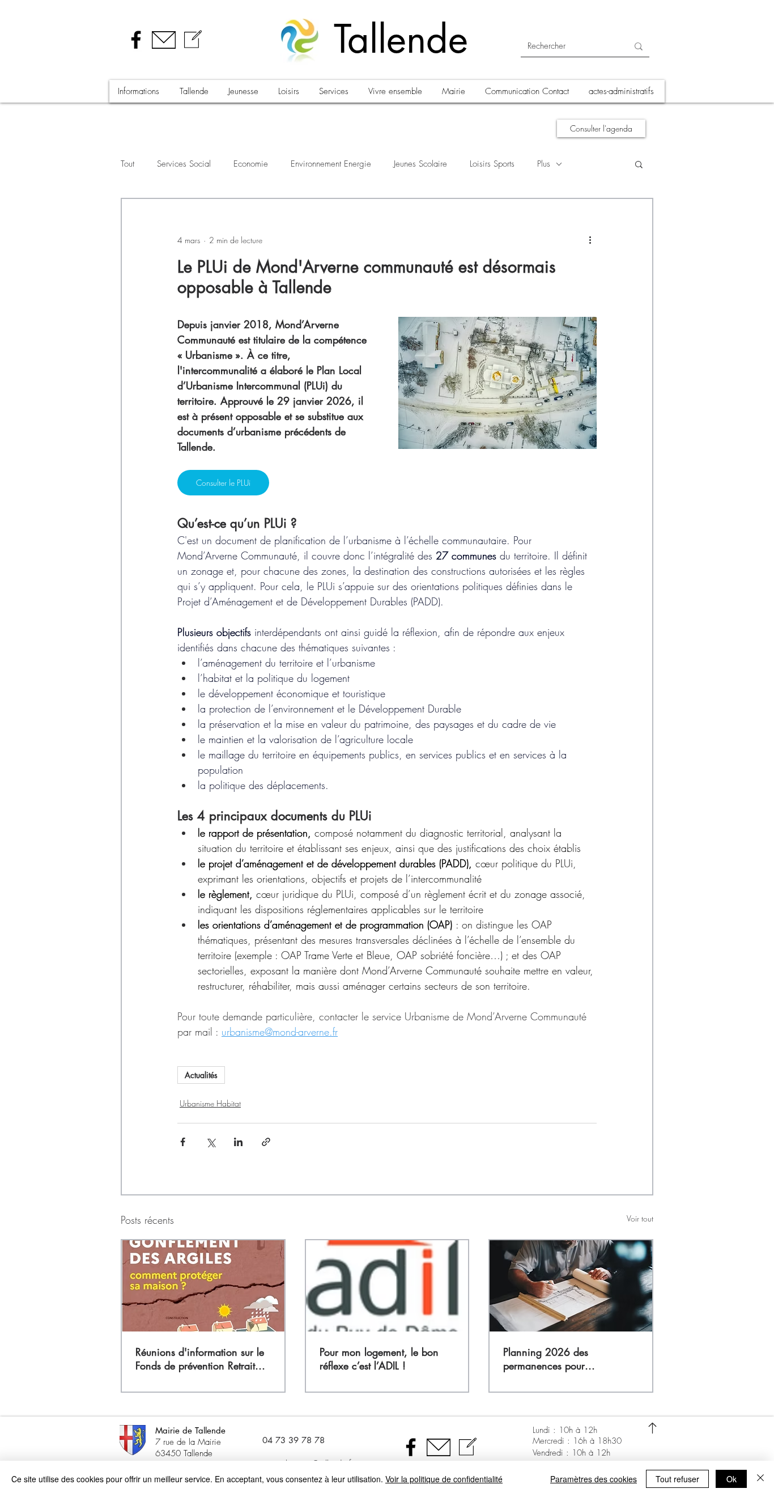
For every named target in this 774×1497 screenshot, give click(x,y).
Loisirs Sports (492, 164)
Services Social (184, 164)
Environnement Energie (331, 164)
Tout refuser (677, 1479)
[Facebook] (136, 40)
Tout (127, 164)
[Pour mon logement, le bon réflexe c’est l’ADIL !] (387, 1285)
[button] (140, 91)
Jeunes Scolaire (420, 164)
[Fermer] (760, 1479)
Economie (250, 164)
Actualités (201, 1075)
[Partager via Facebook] (182, 1141)
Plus (543, 164)
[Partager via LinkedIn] (238, 1141)
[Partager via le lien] (266, 1141)
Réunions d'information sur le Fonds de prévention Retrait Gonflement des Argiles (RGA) (202, 1358)
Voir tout (640, 1218)
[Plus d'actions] (590, 240)
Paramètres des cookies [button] (593, 1479)
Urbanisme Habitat (210, 1103)
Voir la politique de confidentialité (444, 1479)
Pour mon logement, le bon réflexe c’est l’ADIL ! (379, 1358)
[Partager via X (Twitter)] (210, 1141)
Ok (731, 1479)
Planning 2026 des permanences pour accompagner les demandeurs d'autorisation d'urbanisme (569, 1358)
